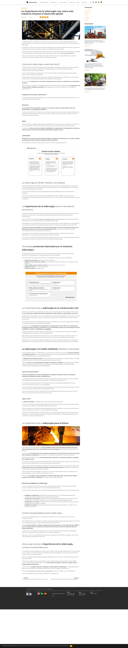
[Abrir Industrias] (57, 2)
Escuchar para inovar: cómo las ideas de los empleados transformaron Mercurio (95, 88)
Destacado (87, 12)
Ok (71, 646)
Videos (86, 20)
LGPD (53, 595)
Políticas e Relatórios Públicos (58, 593)
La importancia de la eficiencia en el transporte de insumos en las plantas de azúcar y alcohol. (95, 42)
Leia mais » (87, 70)
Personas (87, 17)
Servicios (87, 19)
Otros (86, 15)
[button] (40, 17)
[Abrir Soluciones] (66, 2)
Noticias (86, 13)
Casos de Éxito (88, 10)
